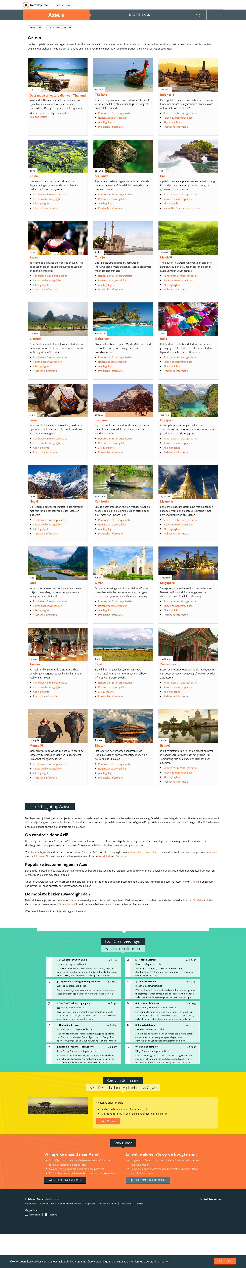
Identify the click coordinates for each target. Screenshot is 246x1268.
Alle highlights (106, 122)
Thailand (101, 94)
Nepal (34, 501)
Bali (163, 175)
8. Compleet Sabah (145, 1025)
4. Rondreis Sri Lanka (146, 981)
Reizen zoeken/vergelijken (112, 118)
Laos (33, 582)
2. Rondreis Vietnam (145, 959)
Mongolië (36, 745)
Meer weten (162, 1261)
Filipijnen (166, 420)
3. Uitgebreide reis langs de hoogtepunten (78, 981)
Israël (33, 420)
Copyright (90, 1203)
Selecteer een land (57, 27)
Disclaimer (126, 1203)
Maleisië (166, 257)
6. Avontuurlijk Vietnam (147, 1003)
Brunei (165, 745)
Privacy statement (108, 1203)
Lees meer (166, 49)
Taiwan (35, 664)
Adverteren (30, 1203)
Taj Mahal (198, 900)
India (163, 338)
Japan (34, 257)
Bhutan (100, 745)
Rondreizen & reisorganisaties (115, 113)
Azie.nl (33, 27)
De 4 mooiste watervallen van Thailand (58, 95)
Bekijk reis (108, 1121)
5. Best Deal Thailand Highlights (73, 1003)
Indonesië (167, 94)
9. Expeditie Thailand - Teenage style (75, 1046)
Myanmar (167, 501)
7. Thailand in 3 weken (68, 1025)
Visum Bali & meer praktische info (182, 208)
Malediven (102, 338)
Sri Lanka (101, 175)
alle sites (62, 5)
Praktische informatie (110, 127)
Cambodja (102, 501)
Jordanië (101, 420)
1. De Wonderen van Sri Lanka (72, 959)
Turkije (100, 257)
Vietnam (36, 338)
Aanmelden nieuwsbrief (65, 1180)
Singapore (167, 582)
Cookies (139, 1203)
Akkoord (225, 1261)
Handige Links (47, 1203)
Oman (99, 582)
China (34, 175)
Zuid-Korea (168, 664)
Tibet (98, 664)
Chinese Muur (65, 904)
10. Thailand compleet (146, 1046)
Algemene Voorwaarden (69, 1203)
